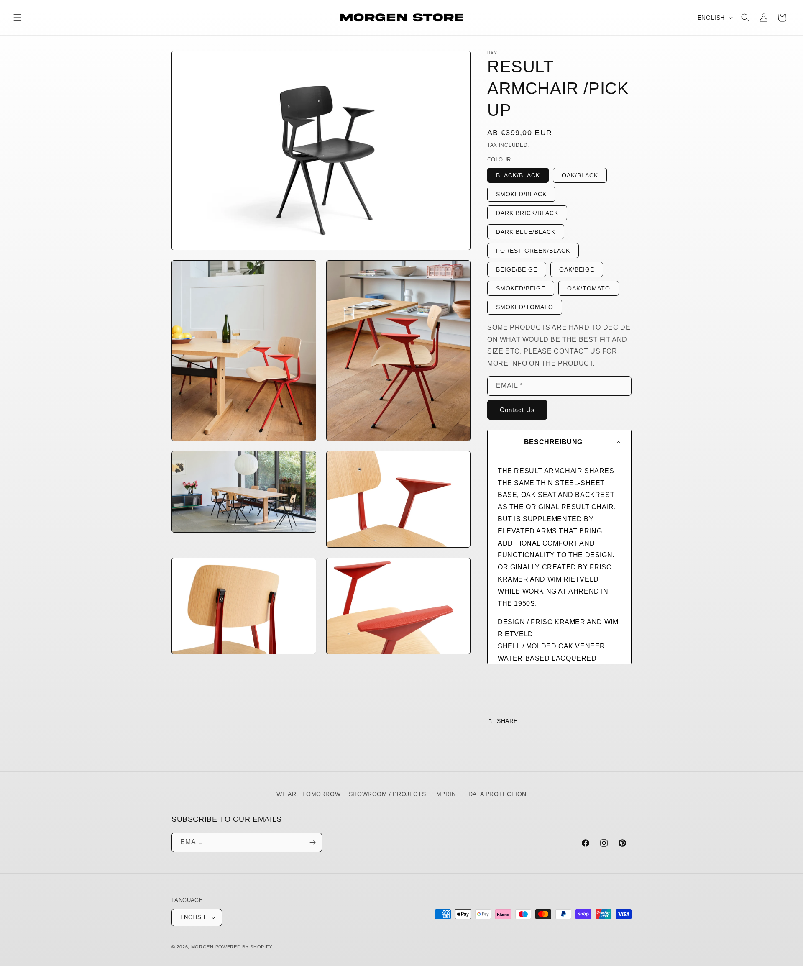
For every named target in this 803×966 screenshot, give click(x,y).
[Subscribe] (312, 842)
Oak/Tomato (588, 288)
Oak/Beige (576, 269)
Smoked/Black (521, 194)
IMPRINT (447, 794)
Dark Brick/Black (527, 213)
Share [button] (507, 720)
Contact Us (517, 409)
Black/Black (518, 175)
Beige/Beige (516, 269)
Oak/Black (580, 175)
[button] (17, 17)
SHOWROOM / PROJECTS (387, 794)
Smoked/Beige (520, 288)
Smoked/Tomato (524, 307)
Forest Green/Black (533, 250)
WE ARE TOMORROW (308, 794)
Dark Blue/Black (525, 231)
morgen (202, 946)
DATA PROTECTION (497, 794)
